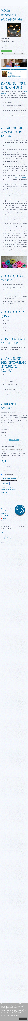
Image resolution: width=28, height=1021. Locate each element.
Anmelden (5, 483)
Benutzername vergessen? (8, 489)
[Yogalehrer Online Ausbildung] (14, 440)
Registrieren (5, 492)
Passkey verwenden (10, 478)
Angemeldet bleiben (9, 474)
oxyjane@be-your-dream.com (9, 532)
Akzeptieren (23, 1019)
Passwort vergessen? (7, 487)
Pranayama (23, 177)
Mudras (15, 177)
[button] (26, 3)
